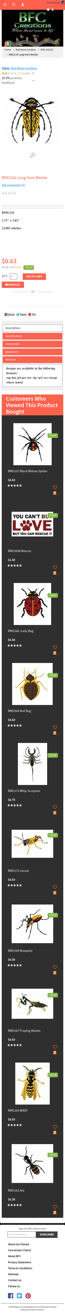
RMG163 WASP (18, 1111)
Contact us (14, 1280)
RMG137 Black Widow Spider (27, 471)
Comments (12, 344)
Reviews (10, 360)
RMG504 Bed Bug (19, 711)
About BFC (14, 1256)
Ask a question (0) (13, 185)
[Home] (32, 23)
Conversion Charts (19, 1250)
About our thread (18, 1244)
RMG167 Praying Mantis (24, 1031)
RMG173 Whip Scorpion (24, 791)
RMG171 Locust (18, 871)
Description (12, 328)
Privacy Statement (19, 1262)
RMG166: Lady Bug (20, 631)
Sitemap (13, 1274)
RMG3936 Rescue (19, 551)
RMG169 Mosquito (20, 951)
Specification (13, 336)
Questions (12, 352)
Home (7, 49)
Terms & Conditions (20, 1268)
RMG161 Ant (16, 1191)
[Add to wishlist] (55, 487)
